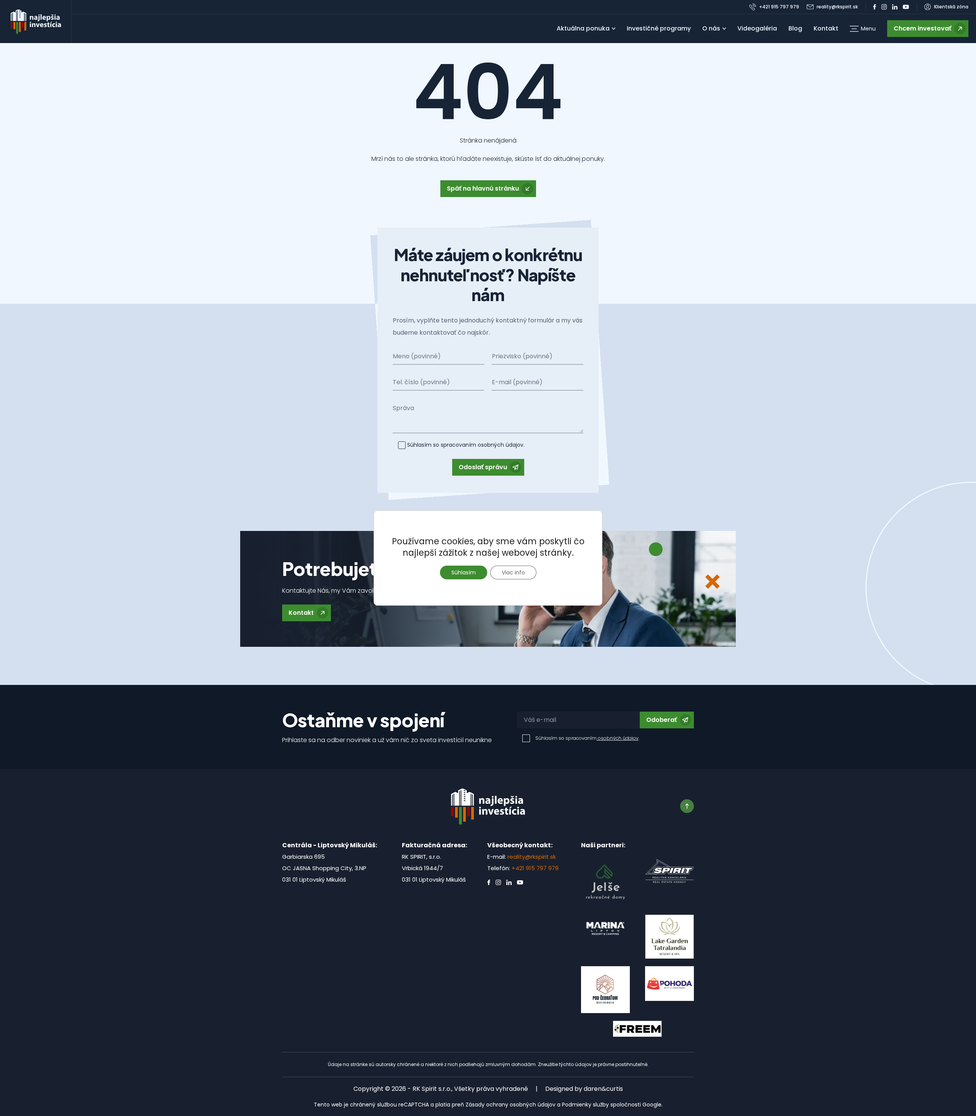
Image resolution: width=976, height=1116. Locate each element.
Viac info (513, 572)
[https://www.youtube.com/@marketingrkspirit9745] (906, 7)
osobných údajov (499, 445)
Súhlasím (463, 572)
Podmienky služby (585, 1104)
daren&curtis (603, 1088)
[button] (863, 28)
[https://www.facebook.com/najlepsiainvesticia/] (874, 7)
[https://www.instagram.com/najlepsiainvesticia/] (884, 7)
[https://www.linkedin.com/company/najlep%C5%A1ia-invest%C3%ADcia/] (894, 7)
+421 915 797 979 (535, 868)
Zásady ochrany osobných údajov (510, 1104)
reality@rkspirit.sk (531, 857)
